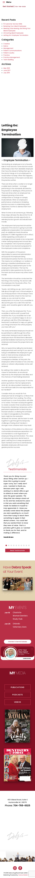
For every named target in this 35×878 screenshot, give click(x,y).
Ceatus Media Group (25, 875)
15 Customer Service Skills (12, 24)
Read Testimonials (17, 550)
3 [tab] (11, 545)
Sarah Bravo (8, 537)
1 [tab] (6, 545)
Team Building (8, 60)
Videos (17, 702)
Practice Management (11, 57)
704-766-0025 (20, 6)
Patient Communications (12, 50)
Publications (17, 687)
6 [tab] (19, 545)
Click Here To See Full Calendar (17, 641)
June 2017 (6, 70)
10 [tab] (29, 545)
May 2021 (6, 68)
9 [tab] (26, 545)
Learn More (27, 658)
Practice (6, 55)
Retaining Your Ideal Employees (14, 26)
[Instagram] (15, 868)
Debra (5, 46)
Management (8, 48)
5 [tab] (16, 545)
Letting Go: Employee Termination (15, 35)
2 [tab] (8, 545)
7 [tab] (21, 545)
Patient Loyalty (8, 53)
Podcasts (17, 694)
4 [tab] (13, 545)
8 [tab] (24, 545)
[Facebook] (20, 868)
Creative (6, 44)
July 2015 (6, 73)
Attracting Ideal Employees (13, 33)
